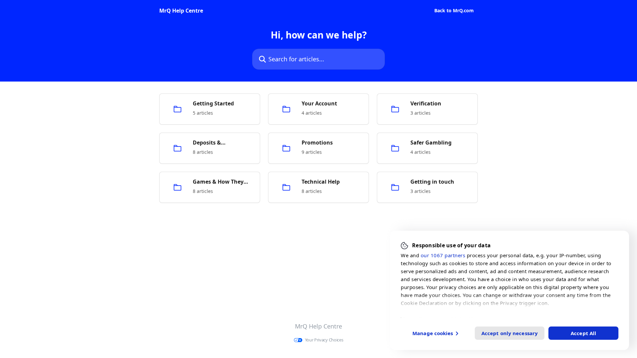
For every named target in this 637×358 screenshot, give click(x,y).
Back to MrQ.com (454, 10)
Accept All (583, 332)
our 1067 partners (443, 255)
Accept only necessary (509, 332)
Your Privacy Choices (324, 340)
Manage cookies (432, 332)
